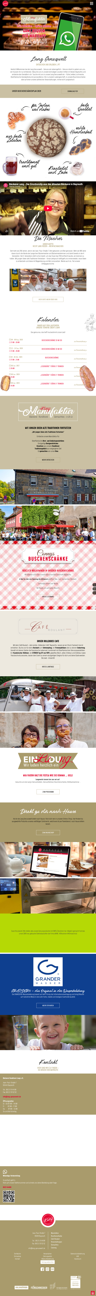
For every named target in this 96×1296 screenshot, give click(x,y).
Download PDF (73, 91)
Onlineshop (17, 1256)
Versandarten (47, 1254)
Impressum (77, 1259)
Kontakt (17, 1259)
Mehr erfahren (48, 1005)
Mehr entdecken (48, 460)
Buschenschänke (52, 357)
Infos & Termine (48, 596)
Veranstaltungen (56, 1242)
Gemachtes (54, 1245)
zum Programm (48, 792)
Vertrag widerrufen (48, 1262)
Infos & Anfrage (48, 667)
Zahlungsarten (47, 1256)
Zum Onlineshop (48, 832)
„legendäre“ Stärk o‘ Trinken (52, 366)
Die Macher (17, 1254)
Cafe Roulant (55, 1239)
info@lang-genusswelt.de (12, 1096)
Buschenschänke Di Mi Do (52, 340)
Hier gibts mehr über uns (48, 299)
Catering (54, 1248)
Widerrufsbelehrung (48, 1259)
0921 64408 (7, 1187)
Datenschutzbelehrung (78, 1254)
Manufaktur (55, 1233)
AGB (77, 1256)
